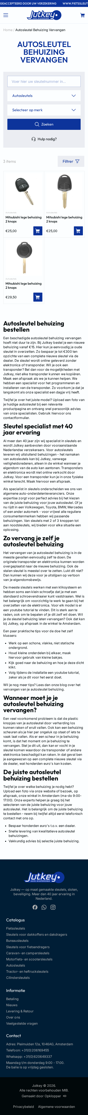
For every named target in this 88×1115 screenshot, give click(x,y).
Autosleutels (11, 213)
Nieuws (12, 1005)
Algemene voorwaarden (56, 1107)
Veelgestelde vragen (22, 1023)
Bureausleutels (17, 941)
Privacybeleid (23, 1107)
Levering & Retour (20, 1011)
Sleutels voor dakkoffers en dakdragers (36, 934)
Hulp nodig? (47, 139)
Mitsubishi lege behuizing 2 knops (24, 219)
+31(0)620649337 (38, 1056)
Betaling (12, 999)
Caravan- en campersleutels (28, 953)
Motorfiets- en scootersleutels (29, 959)
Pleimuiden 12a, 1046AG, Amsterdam (45, 1044)
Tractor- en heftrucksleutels (27, 971)
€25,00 (11, 231)
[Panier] (82, 15)
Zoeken (47, 124)
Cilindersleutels (18, 978)
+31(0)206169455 (35, 1050)
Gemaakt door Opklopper (41, 1096)
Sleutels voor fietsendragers (28, 947)
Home (7, 30)
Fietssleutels (15, 928)
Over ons (13, 1017)
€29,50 (11, 297)
